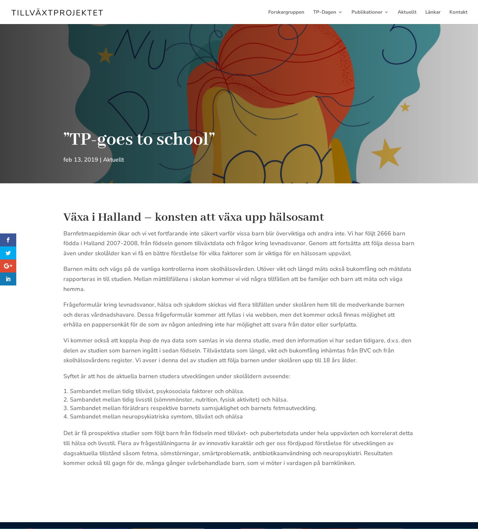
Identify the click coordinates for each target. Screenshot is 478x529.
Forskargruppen (286, 12)
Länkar (433, 12)
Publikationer (367, 12)
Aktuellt (407, 12)
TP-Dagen (324, 12)
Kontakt (458, 12)
